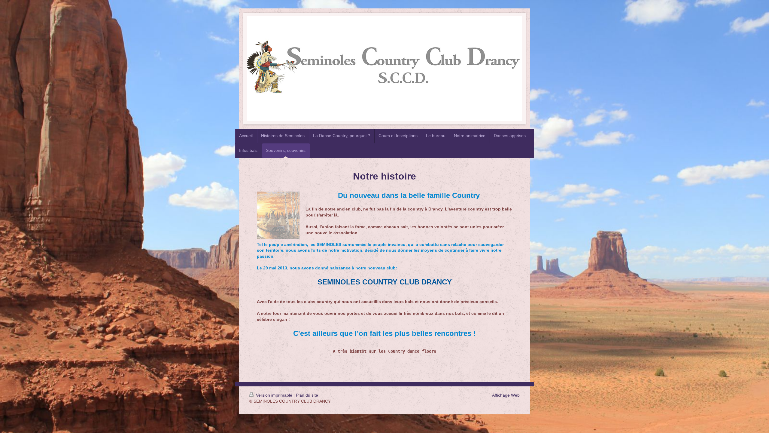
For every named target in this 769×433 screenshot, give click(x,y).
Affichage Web (506, 395)
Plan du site (307, 395)
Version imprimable (274, 395)
